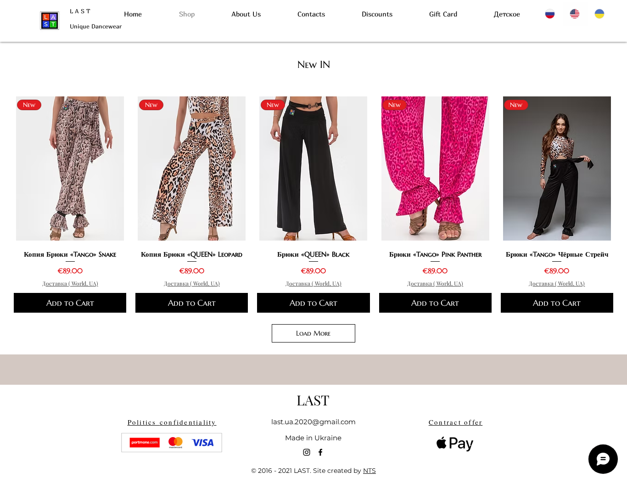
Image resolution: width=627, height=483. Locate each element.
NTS (369, 470)
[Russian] (550, 14)
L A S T (80, 11)
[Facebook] (320, 452)
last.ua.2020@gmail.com (313, 421)
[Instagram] (306, 452)
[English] (575, 14)
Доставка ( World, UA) (70, 283)
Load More (313, 333)
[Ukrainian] (600, 14)
